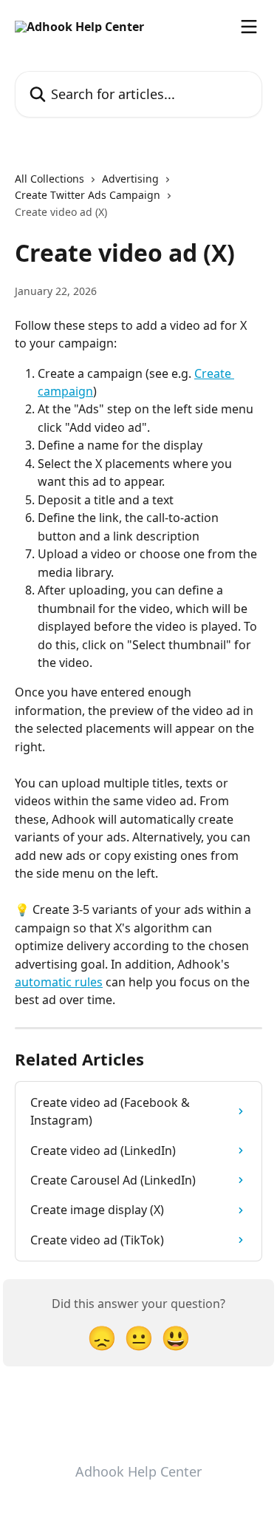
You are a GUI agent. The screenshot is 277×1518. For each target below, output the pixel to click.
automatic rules (59, 982)
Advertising (130, 179)
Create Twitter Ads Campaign (87, 195)
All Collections (49, 179)
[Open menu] (249, 26)
